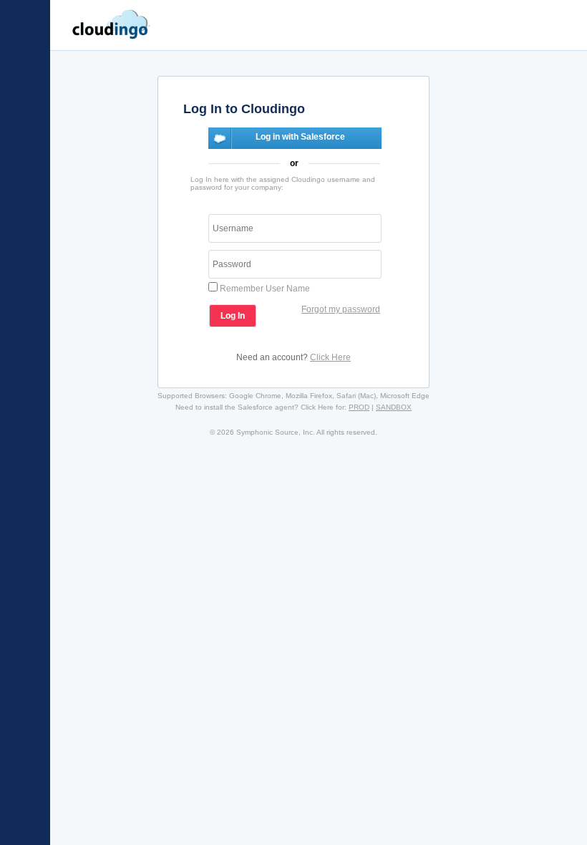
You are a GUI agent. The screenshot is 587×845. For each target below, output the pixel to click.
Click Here (330, 357)
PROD (359, 407)
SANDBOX (394, 407)
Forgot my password (340, 309)
